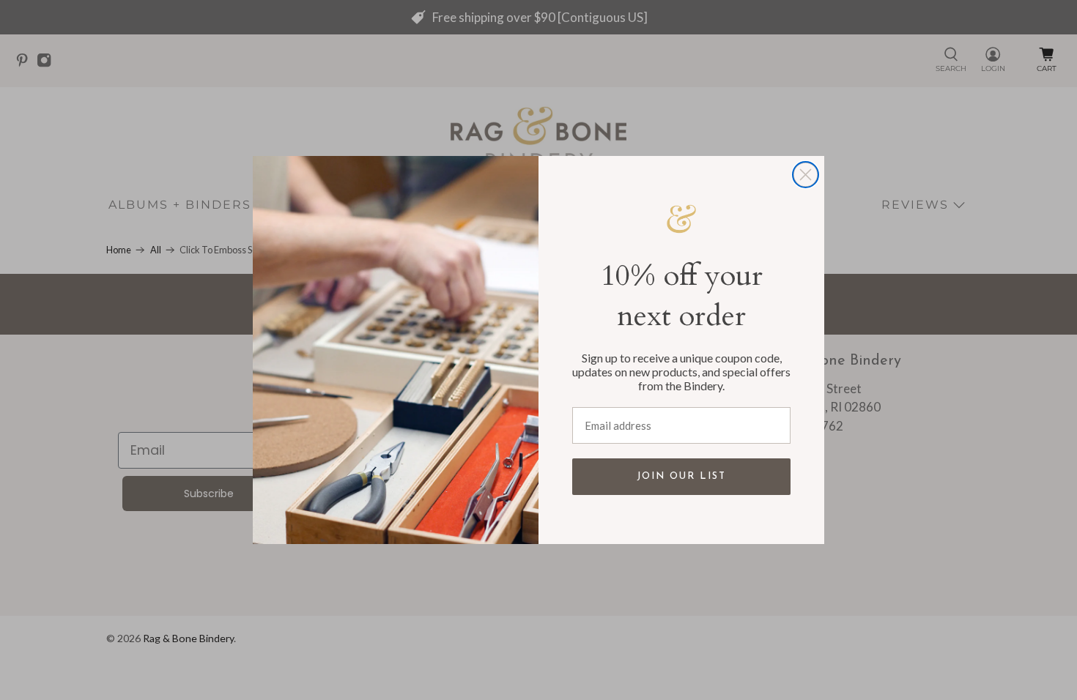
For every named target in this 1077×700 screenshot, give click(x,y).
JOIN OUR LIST (681, 476)
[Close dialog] (805, 174)
